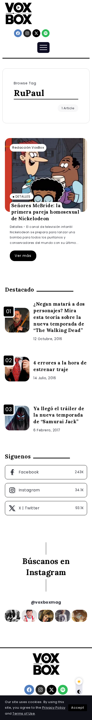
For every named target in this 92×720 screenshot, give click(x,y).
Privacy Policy (54, 707)
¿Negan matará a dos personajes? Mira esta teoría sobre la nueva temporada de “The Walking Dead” (59, 317)
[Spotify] (46, 33)
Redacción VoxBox (28, 147)
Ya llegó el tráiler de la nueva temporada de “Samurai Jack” (58, 415)
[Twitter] (46, 508)
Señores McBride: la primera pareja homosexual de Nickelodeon (45, 211)
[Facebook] (18, 33)
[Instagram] (27, 33)
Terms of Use (24, 713)
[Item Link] (46, 175)
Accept (77, 707)
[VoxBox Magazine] (18, 13)
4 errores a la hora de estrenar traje (60, 366)
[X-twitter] (36, 33)
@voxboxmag (46, 602)
